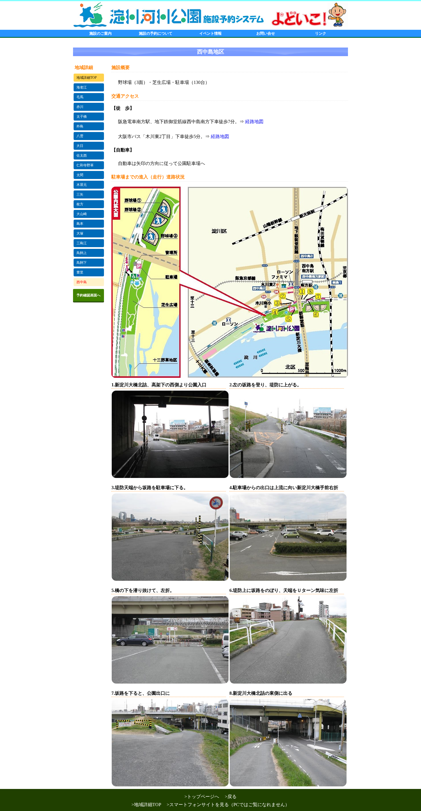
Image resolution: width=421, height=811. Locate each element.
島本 (79, 224)
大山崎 (81, 214)
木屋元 (81, 185)
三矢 (79, 194)
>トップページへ (204, 796)
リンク (320, 33)
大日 (79, 146)
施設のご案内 (100, 33)
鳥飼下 (81, 263)
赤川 (79, 107)
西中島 (81, 282)
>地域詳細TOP (148, 804)
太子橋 (81, 117)
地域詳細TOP (86, 78)
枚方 (79, 204)
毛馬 (79, 97)
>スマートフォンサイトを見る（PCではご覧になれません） (230, 804)
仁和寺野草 (85, 165)
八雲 (79, 136)
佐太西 (81, 155)
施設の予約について (155, 33)
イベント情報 (210, 33)
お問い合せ (265, 33)
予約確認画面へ (88, 295)
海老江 (81, 87)
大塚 (79, 233)
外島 (79, 126)
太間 (79, 175)
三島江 (81, 243)
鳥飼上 (81, 253)
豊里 (79, 272)
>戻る (231, 796)
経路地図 (254, 121)
